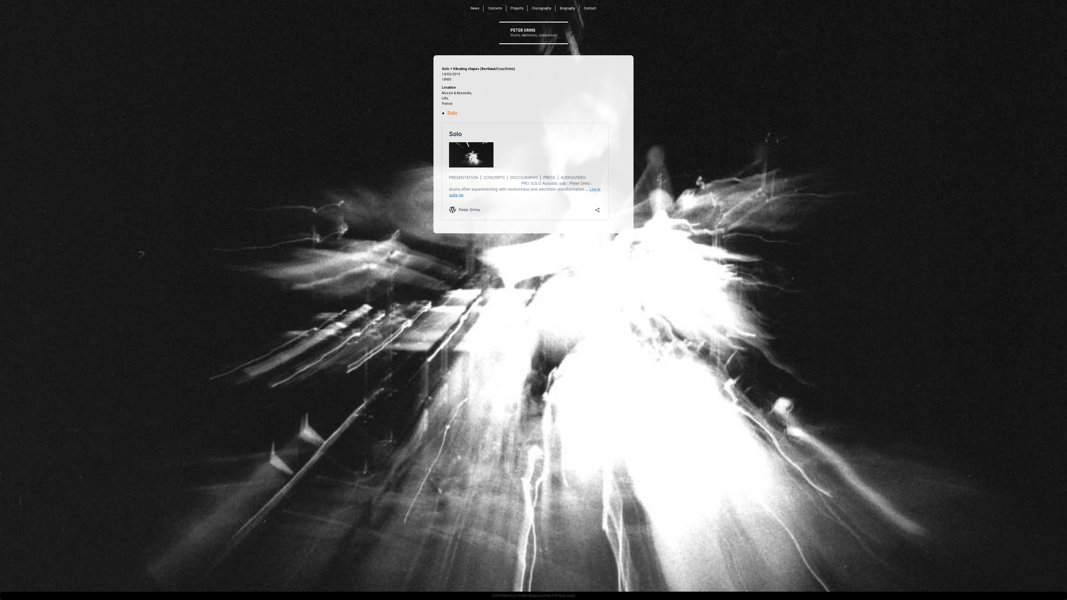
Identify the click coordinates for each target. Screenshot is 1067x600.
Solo (452, 113)
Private (522, 595)
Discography (541, 8)
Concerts (495, 8)
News (475, 8)
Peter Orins (522, 30)
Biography (567, 8)
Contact (590, 8)
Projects (517, 8)
